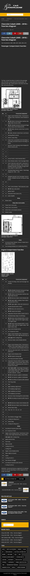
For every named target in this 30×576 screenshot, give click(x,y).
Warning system (6, 567)
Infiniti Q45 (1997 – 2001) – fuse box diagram (11, 542)
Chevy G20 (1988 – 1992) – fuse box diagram (11, 535)
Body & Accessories (11, 549)
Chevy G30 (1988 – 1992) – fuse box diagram (11, 533)
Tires (3, 564)
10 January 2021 (6, 29)
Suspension (11, 562)
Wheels (13, 567)
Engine (3, 554)
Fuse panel (21, 478)
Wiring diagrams (21, 567)
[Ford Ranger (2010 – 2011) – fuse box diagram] (4, 506)
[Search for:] (15, 14)
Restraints (10, 559)
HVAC (15, 554)
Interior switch (20, 557)
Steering (4, 562)
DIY (3, 551)
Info (20, 554)
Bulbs (24, 549)
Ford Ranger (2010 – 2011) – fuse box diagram (17, 506)
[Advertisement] (15, 63)
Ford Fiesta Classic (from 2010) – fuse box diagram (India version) (17, 512)
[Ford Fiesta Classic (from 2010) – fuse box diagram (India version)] (4, 512)
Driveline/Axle (9, 551)
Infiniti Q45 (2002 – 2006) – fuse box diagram (11, 540)
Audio (3, 549)
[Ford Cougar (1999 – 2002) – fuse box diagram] (4, 500)
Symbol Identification (21, 562)
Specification (18, 559)
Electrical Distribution (10, 478)
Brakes (19, 549)
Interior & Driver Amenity (8, 557)
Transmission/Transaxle (12, 564)
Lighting (4, 559)
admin (12, 29)
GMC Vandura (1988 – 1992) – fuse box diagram (12, 537)
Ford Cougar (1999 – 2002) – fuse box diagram (17, 500)
